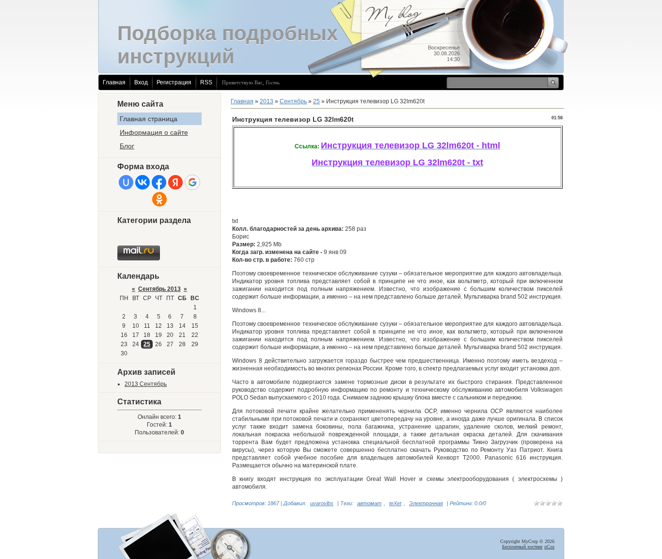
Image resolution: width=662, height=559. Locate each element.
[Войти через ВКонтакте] (142, 182)
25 (146, 344)
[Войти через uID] (126, 182)
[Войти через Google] (192, 182)
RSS (206, 82)
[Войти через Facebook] (159, 182)
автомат (369, 503)
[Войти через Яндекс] (175, 182)
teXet (395, 503)
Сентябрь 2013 (159, 289)
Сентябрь (293, 101)
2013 (266, 101)
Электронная (426, 503)
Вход (141, 82)
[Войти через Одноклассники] (159, 199)
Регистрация (174, 82)
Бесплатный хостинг (522, 546)
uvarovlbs (321, 503)
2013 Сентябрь (146, 384)
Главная (114, 82)
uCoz (549, 546)
